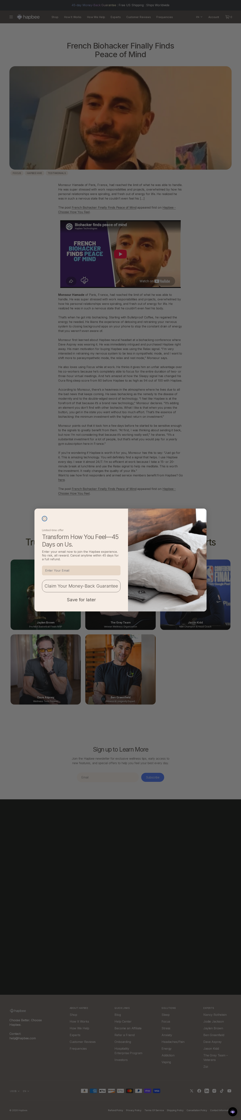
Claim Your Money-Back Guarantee (81, 586)
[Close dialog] (44, 518)
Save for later (81, 599)
